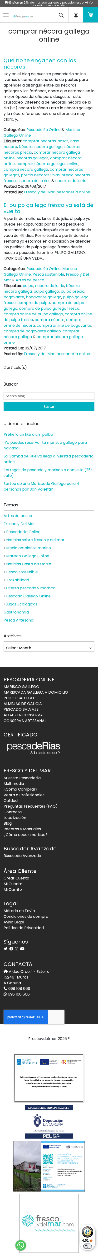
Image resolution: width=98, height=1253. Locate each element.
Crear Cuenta (16, 878)
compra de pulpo (33, 302)
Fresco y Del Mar (19, 523)
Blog (8, 823)
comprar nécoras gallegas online (47, 163)
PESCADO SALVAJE (21, 709)
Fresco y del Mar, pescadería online (57, 192)
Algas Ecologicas (21, 604)
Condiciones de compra (26, 916)
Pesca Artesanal (19, 620)
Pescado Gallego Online (28, 596)
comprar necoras (39, 141)
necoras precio (18, 152)
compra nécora (49, 319)
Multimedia (14, 783)
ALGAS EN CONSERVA (23, 715)
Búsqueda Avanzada (22, 855)
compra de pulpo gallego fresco (49, 308)
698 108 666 (18, 988)
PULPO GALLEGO (19, 698)
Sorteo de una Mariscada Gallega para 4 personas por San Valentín (41, 486)
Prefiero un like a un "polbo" (29, 434)
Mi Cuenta (13, 884)
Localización (15, 817)
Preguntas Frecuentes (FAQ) (31, 806)
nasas (63, 141)
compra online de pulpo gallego (33, 314)
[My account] (76, 14)
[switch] (87, 1246)
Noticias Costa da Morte (28, 564)
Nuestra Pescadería (22, 778)
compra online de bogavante (64, 325)
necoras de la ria (70, 180)
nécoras (72, 146)
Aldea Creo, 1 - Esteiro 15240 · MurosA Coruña (26, 977)
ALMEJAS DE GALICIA (23, 703)
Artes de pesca (30, 280)
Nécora (26, 146)
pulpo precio (72, 291)
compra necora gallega (26, 169)
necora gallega (48, 146)
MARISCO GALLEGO (21, 686)
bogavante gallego (43, 297)
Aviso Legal (14, 922)
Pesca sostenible (48, 274)
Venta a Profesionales (24, 795)
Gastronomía (16, 612)
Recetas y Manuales (22, 829)
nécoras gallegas (32, 158)
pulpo (28, 285)
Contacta (13, 812)
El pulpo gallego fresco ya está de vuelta (48, 208)
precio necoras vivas (40, 175)
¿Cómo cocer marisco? (26, 834)
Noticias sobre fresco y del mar (35, 540)
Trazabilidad (17, 580)
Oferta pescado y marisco (30, 588)
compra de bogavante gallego (32, 331)
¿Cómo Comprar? (21, 789)
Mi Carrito (13, 889)
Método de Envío (19, 911)
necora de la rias (34, 180)
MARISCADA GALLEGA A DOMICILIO (36, 692)
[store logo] (21, 13)
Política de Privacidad (24, 928)
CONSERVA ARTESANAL (25, 720)
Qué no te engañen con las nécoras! (40, 63)
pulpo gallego (46, 291)
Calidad (11, 800)
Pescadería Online (43, 129)
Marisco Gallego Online (27, 556)
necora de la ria (49, 285)
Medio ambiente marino (28, 548)
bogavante (14, 297)
